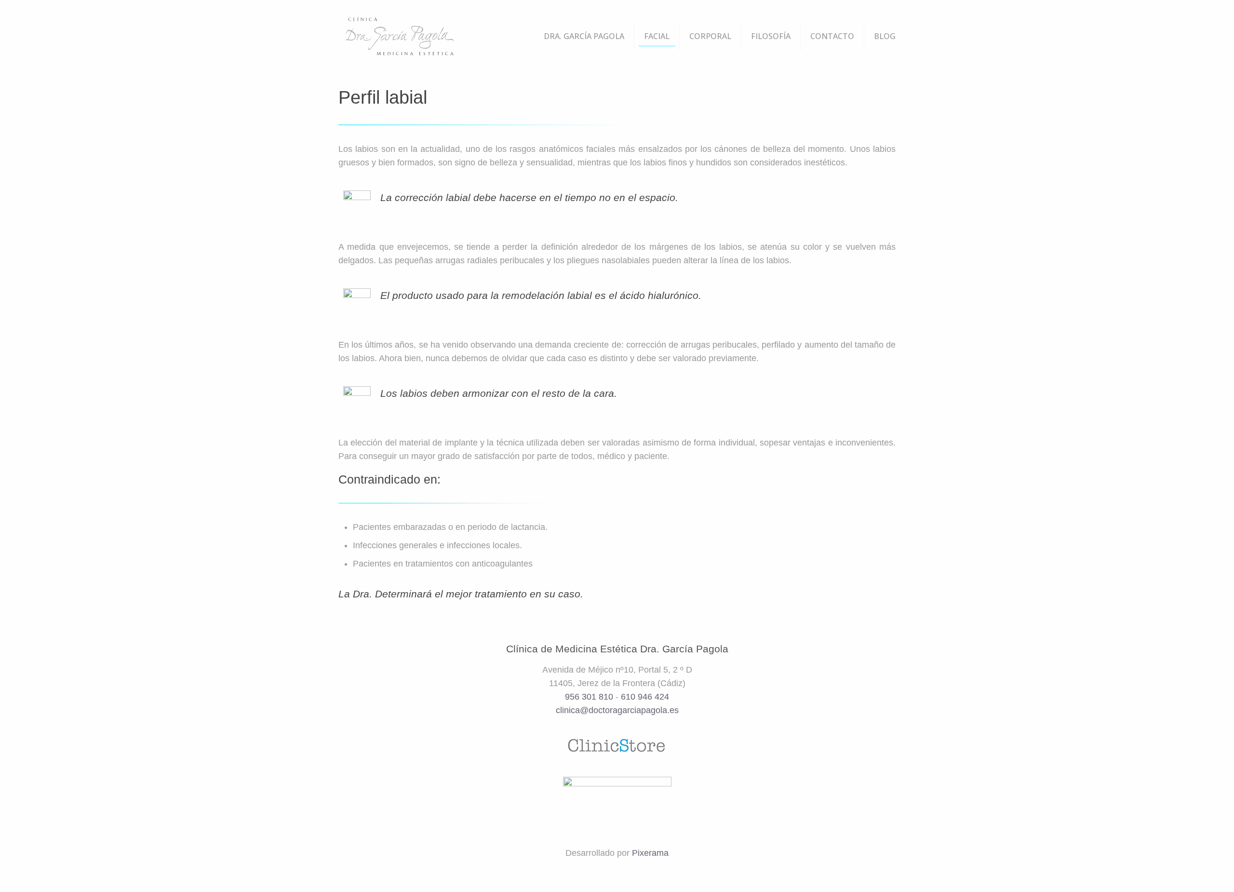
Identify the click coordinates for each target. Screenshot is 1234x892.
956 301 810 (589, 697)
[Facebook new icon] (610, 872)
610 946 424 (645, 697)
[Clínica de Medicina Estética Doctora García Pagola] (399, 36)
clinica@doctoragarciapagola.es (617, 710)
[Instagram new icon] (636, 872)
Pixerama (650, 853)
